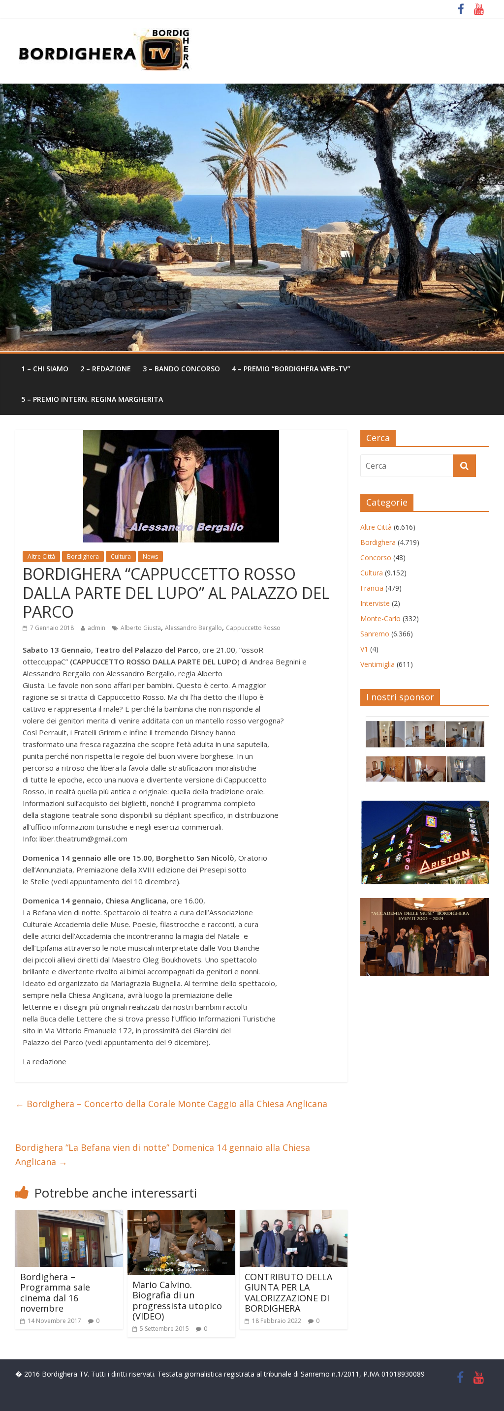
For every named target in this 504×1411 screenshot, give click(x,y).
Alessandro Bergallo (193, 628)
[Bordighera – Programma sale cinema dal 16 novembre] (69, 1215)
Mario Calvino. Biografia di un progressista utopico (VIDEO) (177, 1300)
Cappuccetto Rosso (253, 628)
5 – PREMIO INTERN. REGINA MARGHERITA (92, 399)
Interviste (375, 603)
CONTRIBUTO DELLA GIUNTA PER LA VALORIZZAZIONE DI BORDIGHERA (288, 1293)
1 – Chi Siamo (44, 368)
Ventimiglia (377, 664)
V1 (364, 649)
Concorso (375, 557)
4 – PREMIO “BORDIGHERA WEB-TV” (291, 368)
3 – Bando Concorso (181, 368)
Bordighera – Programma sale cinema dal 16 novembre (55, 1293)
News (150, 556)
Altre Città (41, 556)
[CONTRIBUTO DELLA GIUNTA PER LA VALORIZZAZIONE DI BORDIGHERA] (294, 1215)
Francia (371, 588)
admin (96, 628)
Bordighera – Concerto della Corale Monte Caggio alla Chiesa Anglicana (171, 1104)
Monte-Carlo (380, 618)
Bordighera (83, 556)
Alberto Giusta (141, 628)
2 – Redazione (105, 368)
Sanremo (374, 633)
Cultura (121, 556)
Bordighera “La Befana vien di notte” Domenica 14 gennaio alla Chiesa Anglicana (162, 1154)
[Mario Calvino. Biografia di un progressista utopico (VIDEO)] (181, 1215)
